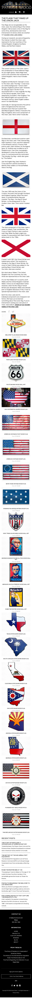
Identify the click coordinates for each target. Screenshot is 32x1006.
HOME (16, 931)
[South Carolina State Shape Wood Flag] (16, 647)
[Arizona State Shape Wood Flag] (16, 722)
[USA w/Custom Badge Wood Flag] (16, 771)
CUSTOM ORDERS (16, 935)
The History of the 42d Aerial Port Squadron (16, 955)
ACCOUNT (11, 12)
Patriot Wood (14, 990)
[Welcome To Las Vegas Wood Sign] (16, 323)
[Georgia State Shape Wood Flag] (16, 746)
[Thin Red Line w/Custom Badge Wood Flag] (16, 821)
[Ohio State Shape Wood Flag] (16, 697)
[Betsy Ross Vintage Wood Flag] (16, 472)
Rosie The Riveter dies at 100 (16, 957)
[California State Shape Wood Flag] (16, 672)
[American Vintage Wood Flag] (16, 447)
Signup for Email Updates (16, 971)
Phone (16, 920)
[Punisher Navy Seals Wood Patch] (16, 796)
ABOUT (16, 942)
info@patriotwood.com (16, 918)
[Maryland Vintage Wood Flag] (16, 348)
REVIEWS (16, 938)
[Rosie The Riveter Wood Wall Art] (16, 598)
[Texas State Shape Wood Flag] (16, 622)
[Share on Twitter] (13, 311)
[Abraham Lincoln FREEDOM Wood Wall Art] (16, 573)
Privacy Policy (16, 992)
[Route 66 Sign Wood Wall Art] (16, 373)
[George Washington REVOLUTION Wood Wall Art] (16, 547)
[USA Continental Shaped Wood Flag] (16, 398)
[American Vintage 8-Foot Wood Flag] (16, 423)
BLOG (16, 940)
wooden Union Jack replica (13, 35)
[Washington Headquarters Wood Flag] (16, 497)
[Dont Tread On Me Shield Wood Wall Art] (16, 522)
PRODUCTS (16, 933)
